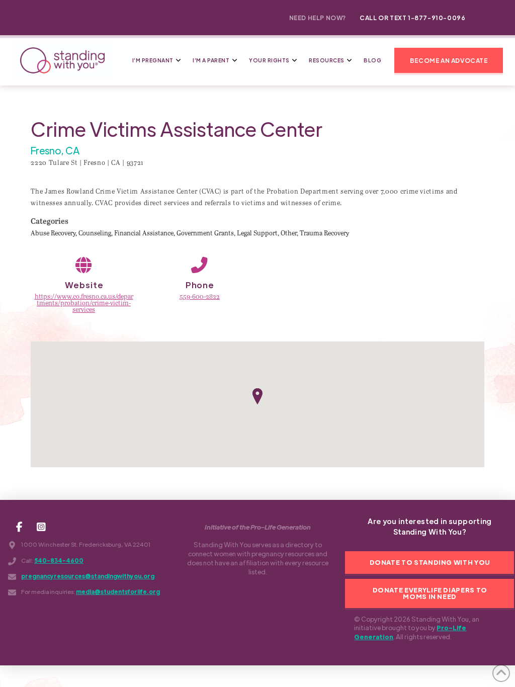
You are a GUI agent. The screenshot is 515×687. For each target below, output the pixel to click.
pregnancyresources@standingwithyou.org (87, 576)
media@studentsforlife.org (118, 591)
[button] (448, 60)
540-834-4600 (58, 560)
